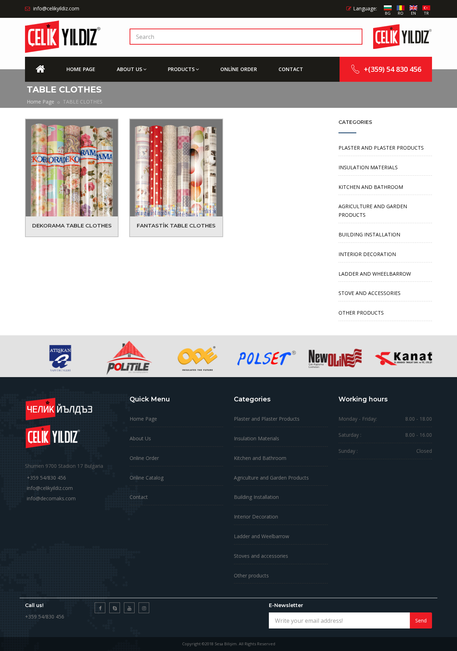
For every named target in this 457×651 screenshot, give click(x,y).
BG (388, 13)
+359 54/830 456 (46, 477)
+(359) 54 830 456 (392, 69)
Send (421, 620)
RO (400, 13)
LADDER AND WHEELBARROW (374, 273)
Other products (251, 575)
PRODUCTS (181, 69)
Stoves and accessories (261, 555)
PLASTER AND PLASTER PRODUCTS (381, 147)
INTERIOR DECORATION (367, 254)
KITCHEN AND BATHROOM (370, 187)
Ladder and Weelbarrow (261, 536)
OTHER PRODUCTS (361, 312)
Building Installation (256, 497)
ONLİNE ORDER (238, 69)
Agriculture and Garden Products (271, 477)
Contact (139, 497)
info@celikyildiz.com (50, 488)
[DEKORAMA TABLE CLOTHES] (72, 167)
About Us (140, 438)
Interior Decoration (256, 516)
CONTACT (290, 69)
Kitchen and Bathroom (260, 458)
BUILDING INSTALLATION (369, 234)
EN (413, 13)
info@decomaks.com (51, 498)
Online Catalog (147, 477)
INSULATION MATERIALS (368, 167)
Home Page (40, 101)
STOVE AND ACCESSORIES (369, 293)
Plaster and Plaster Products (267, 418)
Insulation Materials (256, 438)
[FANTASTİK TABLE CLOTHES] (176, 167)
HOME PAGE (80, 69)
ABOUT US (129, 69)
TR (426, 13)
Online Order (144, 458)
